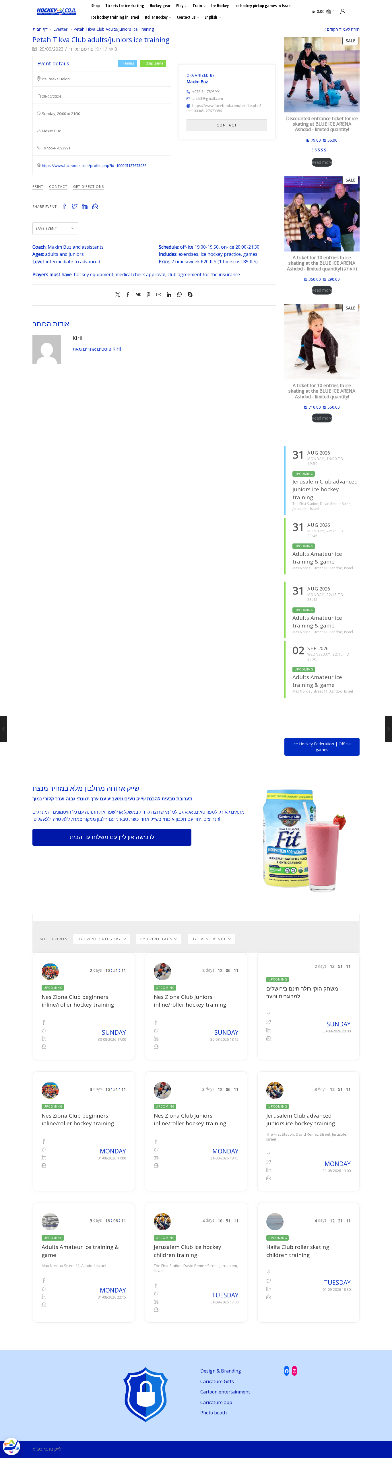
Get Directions (88, 186)
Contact (58, 186)
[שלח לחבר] (159, 295)
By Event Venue (210, 939)
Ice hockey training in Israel (115, 17)
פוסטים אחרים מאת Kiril (97, 349)
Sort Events (53, 939)
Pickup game (153, 63)
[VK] (138, 295)
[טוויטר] (119, 295)
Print (37, 186)
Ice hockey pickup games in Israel (263, 5)
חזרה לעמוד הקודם (343, 29)
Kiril (99, 49)
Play (179, 5)
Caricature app (216, 1402)
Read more (322, 162)
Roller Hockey (156, 17)
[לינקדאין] (169, 295)
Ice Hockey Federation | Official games (322, 746)
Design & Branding (220, 1371)
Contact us (186, 17)
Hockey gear (160, 5)
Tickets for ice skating (124, 5)
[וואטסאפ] (179, 295)
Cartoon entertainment (225, 1392)
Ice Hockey (220, 5)
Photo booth (213, 1413)
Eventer (60, 29)
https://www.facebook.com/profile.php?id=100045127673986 (94, 165)
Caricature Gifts (217, 1381)
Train (197, 5)
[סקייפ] (189, 295)
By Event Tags (157, 939)
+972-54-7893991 (206, 91)
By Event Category (100, 939)
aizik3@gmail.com (207, 98)
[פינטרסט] (148, 295)
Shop (95, 5)
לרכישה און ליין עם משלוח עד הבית (112, 837)
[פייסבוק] (128, 295)
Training (127, 63)
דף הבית (40, 29)
